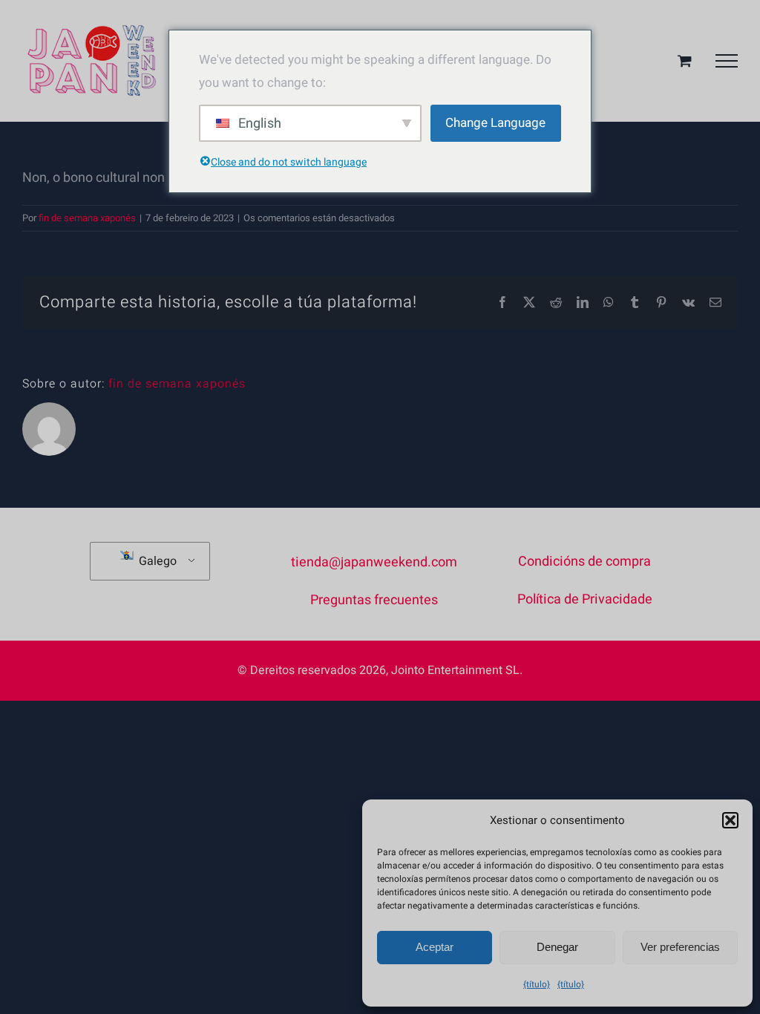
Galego (156, 561)
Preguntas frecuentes (374, 600)
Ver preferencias (680, 947)
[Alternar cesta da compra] (685, 60)
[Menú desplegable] (727, 61)
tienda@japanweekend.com (374, 562)
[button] (730, 820)
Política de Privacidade (584, 599)
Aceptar (434, 947)
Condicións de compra (584, 562)
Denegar (557, 947)
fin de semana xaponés (87, 218)
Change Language (495, 123)
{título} (536, 984)
